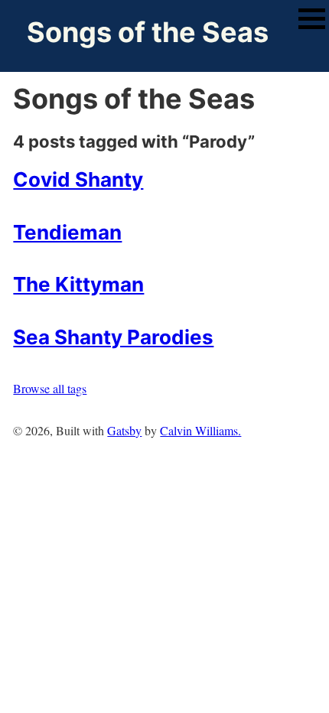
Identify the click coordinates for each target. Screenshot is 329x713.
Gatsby (124, 430)
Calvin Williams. (200, 430)
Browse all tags (49, 388)
